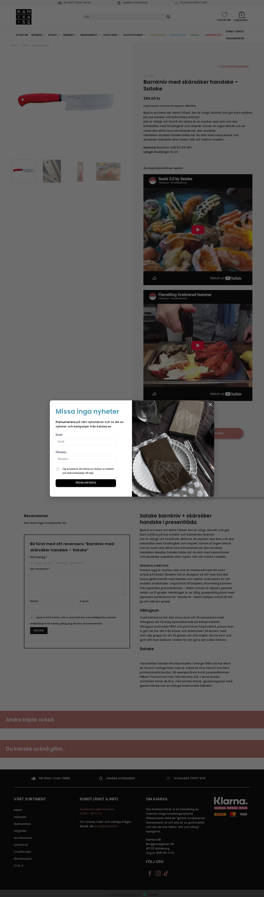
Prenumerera (86, 483)
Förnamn (61, 452)
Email (59, 435)
